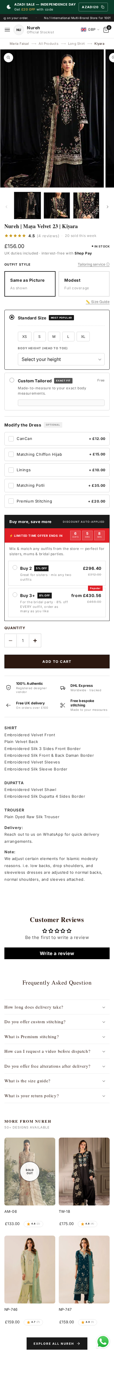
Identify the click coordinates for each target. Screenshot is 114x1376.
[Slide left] (6, 206)
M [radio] (54, 336)
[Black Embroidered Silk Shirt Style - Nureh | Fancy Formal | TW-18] (84, 1171)
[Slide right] (107, 206)
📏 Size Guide (98, 301)
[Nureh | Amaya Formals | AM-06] (29, 1171)
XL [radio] (83, 336)
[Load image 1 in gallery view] (27, 205)
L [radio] (68, 336)
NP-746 (11, 1309)
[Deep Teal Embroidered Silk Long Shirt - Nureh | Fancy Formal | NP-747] (84, 1269)
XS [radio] (24, 336)
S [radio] (39, 336)
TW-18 (64, 1211)
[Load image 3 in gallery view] (86, 205)
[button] (57, 1007)
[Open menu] (7, 30)
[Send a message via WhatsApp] (103, 1342)
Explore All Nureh (54, 1343)
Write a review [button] (57, 953)
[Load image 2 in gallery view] (57, 205)
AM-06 (10, 1211)
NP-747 (65, 1309)
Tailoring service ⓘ (94, 264)
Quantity (14, 628)
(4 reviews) (48, 236)
